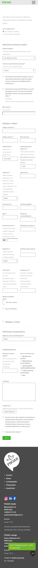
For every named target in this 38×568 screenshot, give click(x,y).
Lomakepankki (11, 482)
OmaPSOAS (10, 488)
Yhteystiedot (11, 485)
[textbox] (18, 70)
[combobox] (19, 70)
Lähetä (6, 438)
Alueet (8, 478)
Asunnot (9, 475)
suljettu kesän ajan (18, 558)
